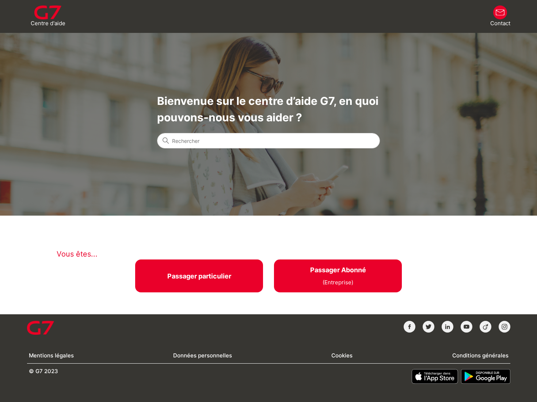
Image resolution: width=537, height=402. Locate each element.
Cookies (342, 355)
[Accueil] (40, 328)
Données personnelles (202, 355)
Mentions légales (51, 355)
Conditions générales (480, 355)
